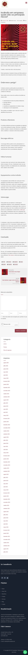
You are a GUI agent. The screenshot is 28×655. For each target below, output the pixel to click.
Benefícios (4, 593)
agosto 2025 (6, 399)
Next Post (10, 280)
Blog (3, 601)
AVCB (4, 261)
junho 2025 (6, 406)
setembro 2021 (7, 545)
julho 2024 (6, 440)
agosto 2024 (6, 437)
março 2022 (6, 527)
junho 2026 (6, 368)
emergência (15, 261)
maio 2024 (6, 446)
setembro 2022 (7, 508)
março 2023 (6, 489)
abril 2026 (6, 375)
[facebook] (2, 578)
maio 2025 (6, 409)
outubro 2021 (6, 542)
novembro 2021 (7, 539)
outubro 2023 (6, 468)
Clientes (3, 596)
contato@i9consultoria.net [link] (9, 641)
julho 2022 (6, 514)
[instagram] (5, 578)
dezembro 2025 (7, 387)
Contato (3, 604)
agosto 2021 (6, 548)
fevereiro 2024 (7, 455)
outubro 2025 (6, 393)
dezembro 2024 (7, 424)
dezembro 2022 (7, 499)
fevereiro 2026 (7, 381)
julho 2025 (6, 403)
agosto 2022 (6, 511)
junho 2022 (6, 517)
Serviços (3, 599)
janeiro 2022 (6, 533)
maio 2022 (6, 520)
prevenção (16, 264)
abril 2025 (6, 412)
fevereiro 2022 (7, 530)
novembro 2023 (7, 465)
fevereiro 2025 (7, 418)
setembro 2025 (7, 396)
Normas (5, 347)
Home (3, 588)
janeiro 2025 (6, 421)
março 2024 (6, 452)
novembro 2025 (7, 390)
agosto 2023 (6, 474)
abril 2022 (6, 524)
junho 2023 (6, 480)
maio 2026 (6, 372)
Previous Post (14, 271)
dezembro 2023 (7, 461)
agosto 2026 (6, 362)
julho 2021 (6, 551)
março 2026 (6, 378)
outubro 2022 (6, 505)
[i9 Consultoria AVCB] (5, 4)
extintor (21, 261)
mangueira (10, 264)
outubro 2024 (6, 430)
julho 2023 (6, 477)
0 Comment (20, 20)
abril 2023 (6, 486)
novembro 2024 (7, 427)
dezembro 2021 (7, 536)
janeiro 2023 (6, 496)
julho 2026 (6, 365)
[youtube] (7, 578)
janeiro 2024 (6, 458)
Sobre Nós (4, 591)
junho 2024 (6, 443)
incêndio (4, 264)
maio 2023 (6, 483)
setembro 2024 (7, 434)
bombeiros (9, 261)
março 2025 (6, 415)
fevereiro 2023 (7, 493)
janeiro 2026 (6, 384)
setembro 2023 (7, 471)
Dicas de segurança (12, 273)
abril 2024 (6, 449)
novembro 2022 (7, 502)
